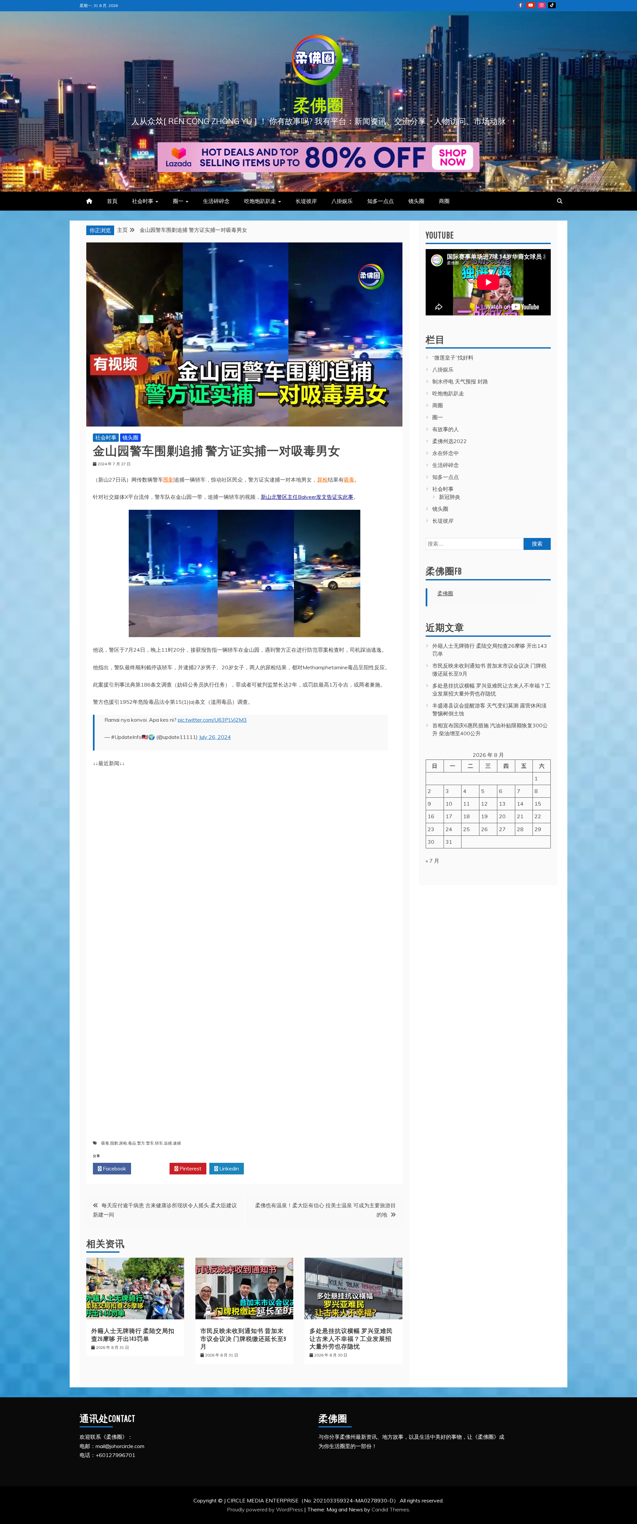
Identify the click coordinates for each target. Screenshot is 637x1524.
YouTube (531, 5)
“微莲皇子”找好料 (452, 357)
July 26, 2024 (215, 737)
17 (449, 816)
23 (431, 829)
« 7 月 (432, 860)
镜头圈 (416, 201)
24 (449, 829)
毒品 (132, 1143)
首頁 (112, 201)
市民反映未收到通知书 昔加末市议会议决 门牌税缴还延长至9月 (243, 1338)
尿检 (322, 479)
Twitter (152, 1168)
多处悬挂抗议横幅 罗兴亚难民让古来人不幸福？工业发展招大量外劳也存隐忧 (351, 1338)
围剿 (168, 479)
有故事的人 (445, 429)
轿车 (159, 1143)
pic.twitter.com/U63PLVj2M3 (212, 719)
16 (431, 816)
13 (502, 803)
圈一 (178, 201)
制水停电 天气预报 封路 (460, 381)
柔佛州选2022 (449, 441)
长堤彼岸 (306, 201)
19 (484, 816)
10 (449, 803)
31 (449, 841)
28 (520, 829)
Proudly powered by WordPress (265, 1509)
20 (502, 816)
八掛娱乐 (342, 201)
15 (537, 803)
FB (520, 5)
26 (484, 829)
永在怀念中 (445, 453)
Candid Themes (390, 1509)
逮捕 (177, 1143)
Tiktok (552, 5)
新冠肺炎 (449, 497)
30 (431, 841)
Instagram (541, 5)
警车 (150, 1143)
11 (466, 803)
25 (466, 829)
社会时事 (142, 201)
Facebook (114, 1168)
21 (520, 816)
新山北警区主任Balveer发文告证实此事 (307, 497)
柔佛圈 (318, 104)
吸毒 (349, 479)
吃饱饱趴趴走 (260, 201)
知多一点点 (380, 201)
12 (484, 803)
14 (520, 803)
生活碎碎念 (216, 201)
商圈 (444, 201)
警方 (141, 1143)
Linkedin (228, 1168)
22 (537, 816)
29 (537, 829)
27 (502, 829)
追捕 (168, 1143)
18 (466, 816)
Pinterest (189, 1168)
